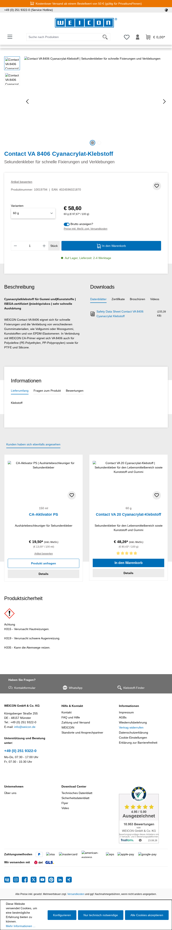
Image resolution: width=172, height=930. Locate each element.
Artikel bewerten (21, 181)
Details (43, 574)
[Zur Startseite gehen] (86, 23)
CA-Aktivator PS (43, 514)
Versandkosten (75, 894)
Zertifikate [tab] (118, 299)
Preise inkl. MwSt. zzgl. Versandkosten (85, 228)
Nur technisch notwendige (100, 915)
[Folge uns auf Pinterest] (52, 880)
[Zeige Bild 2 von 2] (99, 143)
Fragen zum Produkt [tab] (47, 390)
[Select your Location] (166, 10)
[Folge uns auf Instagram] (17, 880)
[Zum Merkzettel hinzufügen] (157, 186)
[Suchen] (105, 37)
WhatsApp (75, 687)
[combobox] (63, 37)
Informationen (129, 706)
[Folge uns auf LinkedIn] (61, 880)
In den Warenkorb (113, 245)
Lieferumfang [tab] (20, 390)
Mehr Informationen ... (20, 926)
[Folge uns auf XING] (69, 880)
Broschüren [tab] (137, 299)
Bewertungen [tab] (74, 390)
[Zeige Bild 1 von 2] (92, 143)
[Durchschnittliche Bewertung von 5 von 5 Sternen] (128, 554)
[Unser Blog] (8, 880)
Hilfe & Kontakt (72, 706)
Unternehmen (13, 786)
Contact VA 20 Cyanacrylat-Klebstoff (128, 514)
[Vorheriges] (27, 101)
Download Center (73, 786)
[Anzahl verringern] (15, 246)
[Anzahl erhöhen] (44, 246)
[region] (86, 101)
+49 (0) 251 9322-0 (20, 751)
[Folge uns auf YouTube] (43, 880)
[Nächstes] (164, 101)
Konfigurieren (62, 915)
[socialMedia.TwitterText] (35, 880)
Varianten (17, 205)
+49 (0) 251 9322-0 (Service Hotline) (28, 10)
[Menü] (10, 36)
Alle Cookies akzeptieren (146, 915)
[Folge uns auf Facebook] (26, 880)
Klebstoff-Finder (134, 687)
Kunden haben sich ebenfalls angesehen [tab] (33, 444)
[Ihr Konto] (137, 37)
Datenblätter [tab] (98, 299)
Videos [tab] (154, 299)
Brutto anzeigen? (81, 224)
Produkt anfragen (43, 563)
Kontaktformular (24, 687)
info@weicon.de (24, 727)
